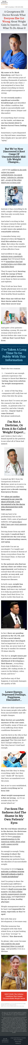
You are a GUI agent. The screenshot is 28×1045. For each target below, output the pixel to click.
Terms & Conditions (18, 1039)
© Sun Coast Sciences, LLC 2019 (18, 1038)
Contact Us (18, 1043)
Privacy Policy (18, 1041)
